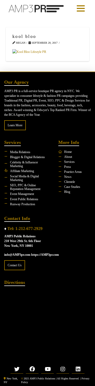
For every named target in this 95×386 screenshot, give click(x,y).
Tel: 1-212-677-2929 (24, 228)
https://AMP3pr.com (45, 255)
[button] (81, 8)
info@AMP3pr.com (17, 255)
